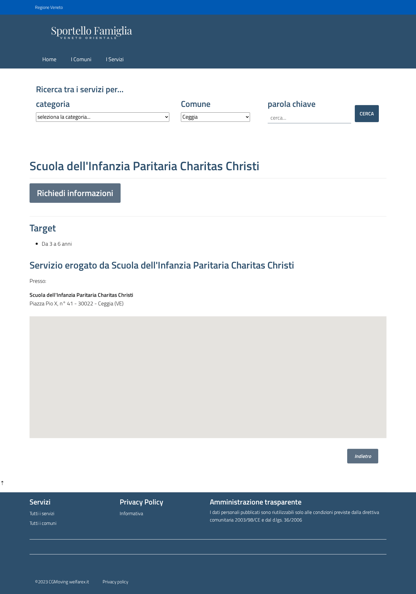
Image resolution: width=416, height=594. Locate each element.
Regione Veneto (49, 7)
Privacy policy (115, 581)
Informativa (131, 513)
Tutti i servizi (42, 513)
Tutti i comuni (43, 523)
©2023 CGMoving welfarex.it (62, 581)
